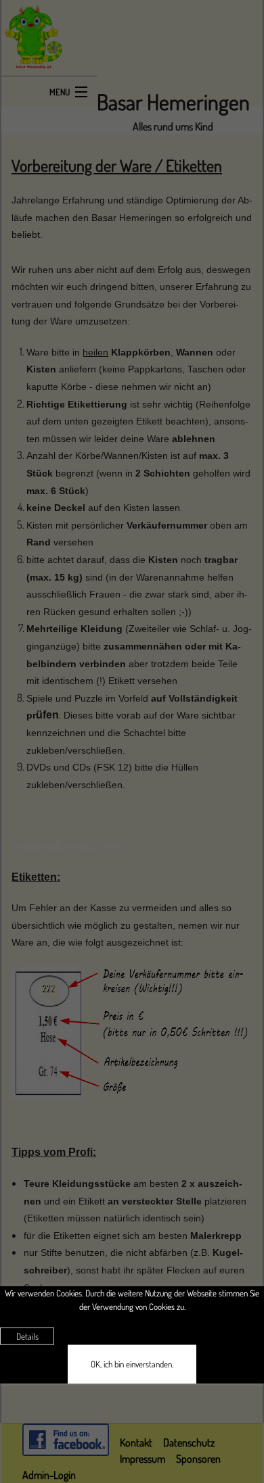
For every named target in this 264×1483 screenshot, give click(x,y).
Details (27, 1336)
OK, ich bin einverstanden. (132, 1364)
